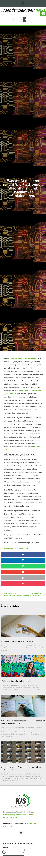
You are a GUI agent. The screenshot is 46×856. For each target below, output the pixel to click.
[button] (43, 13)
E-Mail (6, 847)
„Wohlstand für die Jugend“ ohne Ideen (16, 681)
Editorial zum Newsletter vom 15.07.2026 (17, 641)
